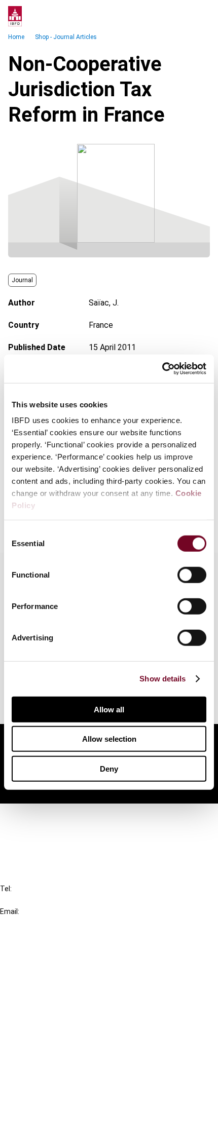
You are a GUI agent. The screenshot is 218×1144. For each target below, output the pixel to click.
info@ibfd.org (24, 923)
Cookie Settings (49, 1111)
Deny (109, 768)
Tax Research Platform (61, 973)
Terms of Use (44, 1129)
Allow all (109, 709)
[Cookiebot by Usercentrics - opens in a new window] (162, 368)
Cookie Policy (44, 1093)
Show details (162, 678)
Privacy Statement (54, 1075)
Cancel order (42, 817)
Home (16, 37)
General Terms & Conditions (69, 1056)
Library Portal (44, 1010)
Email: (9, 911)
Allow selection (109, 739)
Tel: (6, 889)
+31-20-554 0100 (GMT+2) (49, 900)
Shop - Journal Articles (66, 37)
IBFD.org (35, 955)
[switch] (191, 574)
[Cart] (179, 16)
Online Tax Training (53, 992)
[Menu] (200, 16)
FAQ (27, 836)
